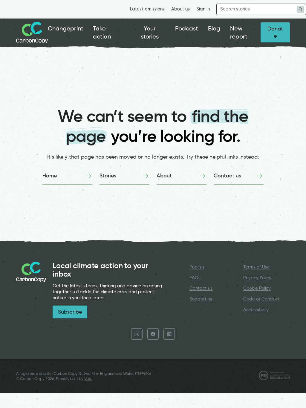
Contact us (227, 175)
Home (49, 175)
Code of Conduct (261, 299)
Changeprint (65, 28)
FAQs (195, 277)
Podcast (186, 28)
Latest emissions (147, 9)
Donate (275, 32)
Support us (200, 299)
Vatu (88, 378)
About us (180, 9)
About (164, 175)
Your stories (150, 32)
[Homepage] (32, 32)
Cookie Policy (257, 288)
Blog (214, 28)
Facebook (153, 334)
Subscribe (70, 312)
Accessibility (256, 309)
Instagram (137, 334)
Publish (196, 267)
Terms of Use (256, 267)
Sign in (203, 9)
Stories (108, 175)
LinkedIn (169, 334)
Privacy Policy (257, 277)
